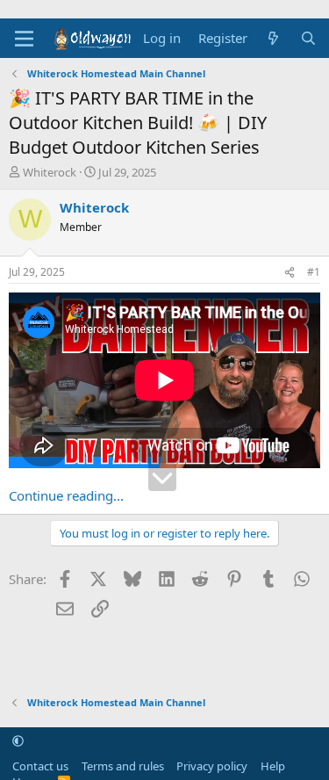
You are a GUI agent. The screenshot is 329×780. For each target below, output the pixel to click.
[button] (18, 740)
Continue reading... (66, 495)
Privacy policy (211, 766)
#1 (313, 271)
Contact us (40, 766)
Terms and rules (123, 766)
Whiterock (49, 172)
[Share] (289, 273)
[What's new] (273, 38)
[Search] (308, 38)
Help (273, 766)
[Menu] (24, 38)
